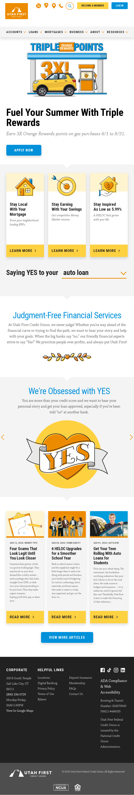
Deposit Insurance (80, 678)
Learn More (21, 251)
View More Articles (67, 637)
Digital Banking (47, 683)
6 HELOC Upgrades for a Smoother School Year (67, 553)
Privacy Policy (46, 689)
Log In (119, 5)
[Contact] (61, 5)
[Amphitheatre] (46, 5)
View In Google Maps (19, 711)
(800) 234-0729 (16, 694)
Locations (44, 678)
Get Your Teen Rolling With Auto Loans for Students (107, 555)
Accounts (14, 32)
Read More (20, 617)
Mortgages (54, 32)
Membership (77, 683)
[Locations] (54, 5)
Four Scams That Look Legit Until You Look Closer (23, 553)
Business (77, 32)
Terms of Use (46, 694)
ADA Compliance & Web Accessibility (113, 686)
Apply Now (23, 150)
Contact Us (76, 694)
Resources (115, 32)
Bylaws (42, 699)
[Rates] (38, 5)
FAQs (72, 689)
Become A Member (92, 5)
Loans (33, 32)
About (95, 32)
